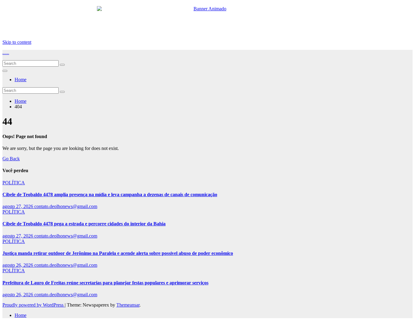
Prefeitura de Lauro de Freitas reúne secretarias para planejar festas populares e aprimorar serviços (105, 282)
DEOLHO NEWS (5, 53)
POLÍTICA (13, 182)
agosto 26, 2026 (18, 265)
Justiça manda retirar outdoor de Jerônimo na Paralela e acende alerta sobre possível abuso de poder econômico (117, 253)
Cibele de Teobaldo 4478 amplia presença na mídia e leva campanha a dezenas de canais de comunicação (109, 194)
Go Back (11, 158)
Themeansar (127, 304)
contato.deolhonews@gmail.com (65, 206)
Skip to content (16, 42)
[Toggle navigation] (4, 71)
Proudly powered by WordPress (33, 304)
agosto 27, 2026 (18, 206)
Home (20, 79)
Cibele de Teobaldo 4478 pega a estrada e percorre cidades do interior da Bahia (84, 223)
